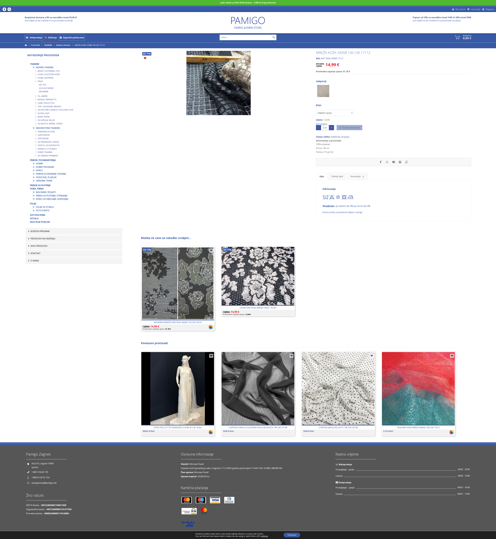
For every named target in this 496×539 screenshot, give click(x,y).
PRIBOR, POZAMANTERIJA (43, 160)
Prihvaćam (292, 535)
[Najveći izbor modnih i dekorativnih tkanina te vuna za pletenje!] (248, 23)
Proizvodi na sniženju (43, 238)
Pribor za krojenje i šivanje (51, 173)
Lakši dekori (44, 135)
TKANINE (34, 64)
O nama (35, 260)
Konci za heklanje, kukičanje (52, 199)
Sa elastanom (46, 88)
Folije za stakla (45, 207)
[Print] (400, 162)
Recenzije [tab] (357, 176)
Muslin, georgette (47, 99)
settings (264, 536)
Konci (39, 170)
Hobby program (45, 167)
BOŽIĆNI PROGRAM (40, 231)
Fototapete (42, 210)
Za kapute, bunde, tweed (50, 123)
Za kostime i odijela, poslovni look (55, 110)
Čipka (40, 81)
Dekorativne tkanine (48, 128)
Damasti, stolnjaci (47, 148)
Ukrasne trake (44, 180)
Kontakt (36, 253)
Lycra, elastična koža (49, 74)
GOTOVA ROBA (37, 215)
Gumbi (39, 163)
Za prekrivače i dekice (48, 142)
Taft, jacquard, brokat (49, 106)
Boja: (318, 105)
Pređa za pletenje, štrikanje (51, 195)
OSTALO (34, 218)
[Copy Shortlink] (406, 162)
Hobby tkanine (45, 152)
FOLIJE (33, 203)
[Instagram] (9, 9)
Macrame (43, 91)
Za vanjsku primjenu (48, 155)
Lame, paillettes (46, 103)
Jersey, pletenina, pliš (49, 71)
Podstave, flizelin (46, 177)
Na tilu (42, 84)
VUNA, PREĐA (37, 188)
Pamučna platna (46, 131)
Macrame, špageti (46, 192)
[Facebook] (4, 9)
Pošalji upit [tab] (337, 176)
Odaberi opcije (179, 291)
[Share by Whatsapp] (387, 162)
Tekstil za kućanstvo (49, 145)
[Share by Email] (393, 162)
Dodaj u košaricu (351, 127)
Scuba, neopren (45, 78)
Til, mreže (42, 96)
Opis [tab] (321, 176)
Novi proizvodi (39, 246)
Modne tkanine (44, 67)
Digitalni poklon (40, 222)
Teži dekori (43, 138)
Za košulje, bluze (46, 120)
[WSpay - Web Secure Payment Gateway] (190, 512)
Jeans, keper (44, 116)
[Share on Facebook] (380, 162)
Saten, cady (43, 113)
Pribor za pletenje (40, 185)
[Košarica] (457, 37)
